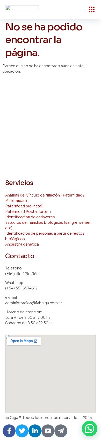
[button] (89, 428)
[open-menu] (91, 9)
